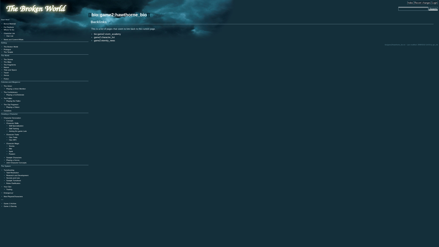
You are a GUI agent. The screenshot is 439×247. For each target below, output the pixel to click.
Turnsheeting (9, 170)
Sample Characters (13, 157)
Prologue (7, 49)
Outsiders (7, 111)
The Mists (7, 62)
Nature (6, 67)
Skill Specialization (16, 126)
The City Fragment (11, 104)
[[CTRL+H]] (26, 17)
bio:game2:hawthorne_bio (119, 14)
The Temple (8, 52)
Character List (9, 33)
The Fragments (10, 65)
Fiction (6, 79)
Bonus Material (10, 24)
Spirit (11, 151)
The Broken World (11, 47)
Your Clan (7, 187)
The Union (8, 86)
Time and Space (10, 70)
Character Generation (12, 118)
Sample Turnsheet (13, 180)
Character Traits (12, 135)
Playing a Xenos (12, 160)
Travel (6, 73)
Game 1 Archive (10, 203)
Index (410, 3)
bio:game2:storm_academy (107, 34)
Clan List (9, 36)
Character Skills (12, 123)
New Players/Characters (13, 196)
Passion (12, 154)
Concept (9, 121)
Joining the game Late (18, 131)
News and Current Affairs (13, 39)
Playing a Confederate (15, 95)
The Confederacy (10, 92)
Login (434, 3)
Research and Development (17, 175)
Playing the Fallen (13, 101)
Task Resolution (12, 173)
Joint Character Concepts (16, 163)
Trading (9, 189)
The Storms (8, 59)
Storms (11, 146)
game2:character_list (104, 37)
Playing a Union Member (16, 89)
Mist (10, 149)
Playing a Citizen (13, 107)
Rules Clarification (13, 183)
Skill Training (14, 129)
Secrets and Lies (13, 178)
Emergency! (8, 193)
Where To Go (9, 30)
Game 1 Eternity (10, 206)
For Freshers (9, 27)
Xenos (6, 75)
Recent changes (422, 3)
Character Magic (12, 143)
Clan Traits (13, 137)
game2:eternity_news (104, 40)
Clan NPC (13, 140)
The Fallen (8, 98)
